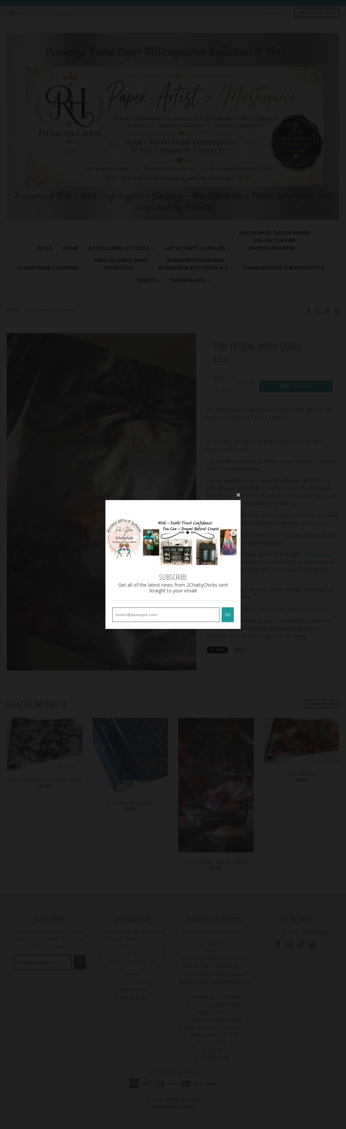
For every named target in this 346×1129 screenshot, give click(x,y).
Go (227, 614)
